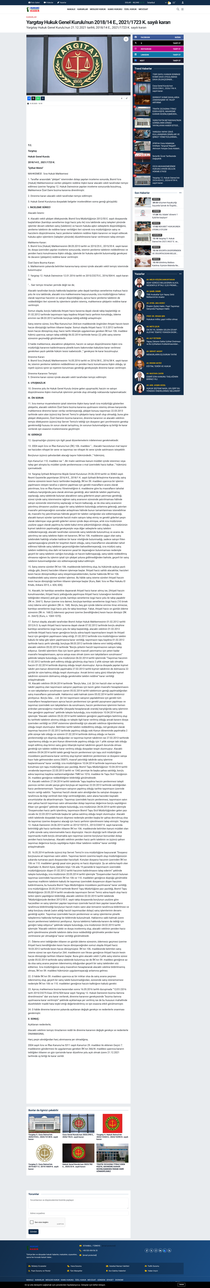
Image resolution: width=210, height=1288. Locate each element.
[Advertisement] (78, 124)
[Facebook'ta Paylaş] (29, 98)
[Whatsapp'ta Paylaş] (38, 98)
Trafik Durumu (153, 1266)
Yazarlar (63, 2)
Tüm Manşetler (76, 1271)
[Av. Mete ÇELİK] (139, 329)
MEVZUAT (143, 9)
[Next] (165, 1250)
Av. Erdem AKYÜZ (154, 363)
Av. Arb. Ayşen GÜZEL (156, 385)
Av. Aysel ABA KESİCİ (155, 303)
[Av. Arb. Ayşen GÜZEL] (139, 388)
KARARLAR (82, 9)
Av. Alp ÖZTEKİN (153, 338)
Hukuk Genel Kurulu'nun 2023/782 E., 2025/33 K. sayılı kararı (77, 1165)
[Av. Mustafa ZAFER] (139, 376)
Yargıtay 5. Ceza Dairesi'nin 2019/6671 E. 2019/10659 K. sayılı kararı (43, 1166)
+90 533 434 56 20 (90, 1250)
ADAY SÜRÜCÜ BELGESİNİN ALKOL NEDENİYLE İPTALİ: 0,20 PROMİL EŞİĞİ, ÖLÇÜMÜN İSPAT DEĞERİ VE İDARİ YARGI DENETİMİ (162, 284)
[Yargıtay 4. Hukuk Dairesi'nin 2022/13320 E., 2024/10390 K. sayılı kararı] (112, 1123)
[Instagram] (156, 1250)
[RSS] (169, 1250)
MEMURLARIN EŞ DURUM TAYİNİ (161, 354)
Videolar (49, 2)
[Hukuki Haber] (33, 9)
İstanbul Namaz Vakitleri (119, 1266)
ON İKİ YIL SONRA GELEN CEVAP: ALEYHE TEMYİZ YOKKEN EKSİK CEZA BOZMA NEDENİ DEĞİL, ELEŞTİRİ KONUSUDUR (161, 331)
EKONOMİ (119, 1280)
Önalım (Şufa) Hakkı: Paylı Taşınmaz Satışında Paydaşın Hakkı (162, 307)
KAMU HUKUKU (115, 9)
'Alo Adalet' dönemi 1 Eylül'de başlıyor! (165, 216)
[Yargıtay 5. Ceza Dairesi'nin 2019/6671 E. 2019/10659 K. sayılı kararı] (44, 1153)
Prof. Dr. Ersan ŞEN (155, 316)
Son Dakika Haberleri (117, 1271)
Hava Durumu (76, 1266)
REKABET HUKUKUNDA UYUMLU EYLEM (166, 228)
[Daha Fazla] (43, 98)
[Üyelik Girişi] (182, 2)
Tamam (181, 1284)
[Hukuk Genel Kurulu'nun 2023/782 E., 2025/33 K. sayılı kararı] (78, 1153)
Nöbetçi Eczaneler (38, 1266)
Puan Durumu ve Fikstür (40, 1271)
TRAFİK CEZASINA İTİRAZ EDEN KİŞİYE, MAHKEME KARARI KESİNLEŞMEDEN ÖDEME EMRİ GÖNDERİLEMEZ (110, 1167)
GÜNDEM (156, 211)
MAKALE (71, 9)
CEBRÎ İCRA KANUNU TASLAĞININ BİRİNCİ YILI (162, 377)
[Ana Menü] (182, 9)
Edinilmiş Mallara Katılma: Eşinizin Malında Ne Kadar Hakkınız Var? (165, 264)
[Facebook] (147, 1250)
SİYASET (110, 1280)
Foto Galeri (35, 2)
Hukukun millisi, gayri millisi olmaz (162, 319)
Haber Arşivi (153, 1271)
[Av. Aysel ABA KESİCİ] (139, 306)
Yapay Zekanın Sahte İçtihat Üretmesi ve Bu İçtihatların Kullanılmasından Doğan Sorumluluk (163, 342)
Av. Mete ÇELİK (152, 326)
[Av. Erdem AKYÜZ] (139, 364)
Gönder (33, 1231)
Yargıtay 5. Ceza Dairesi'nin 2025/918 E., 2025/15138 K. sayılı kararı (43, 1136)
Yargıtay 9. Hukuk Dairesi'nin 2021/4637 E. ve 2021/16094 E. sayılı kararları (165, 240)
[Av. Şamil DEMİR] (139, 294)
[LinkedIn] (160, 1250)
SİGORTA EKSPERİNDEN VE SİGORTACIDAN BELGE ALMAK (166, 252)
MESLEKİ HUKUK (98, 9)
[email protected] (108, 1246)
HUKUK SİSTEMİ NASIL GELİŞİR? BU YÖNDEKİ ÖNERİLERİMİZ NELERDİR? (163, 389)
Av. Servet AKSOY (154, 351)
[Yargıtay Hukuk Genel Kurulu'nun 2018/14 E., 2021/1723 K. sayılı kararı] (78, 65)
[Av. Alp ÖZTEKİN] (139, 341)
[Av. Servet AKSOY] (139, 352)
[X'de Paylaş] (33, 98)
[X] (151, 1250)
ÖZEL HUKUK (130, 9)
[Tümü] (180, 193)
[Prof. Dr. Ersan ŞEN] (139, 317)
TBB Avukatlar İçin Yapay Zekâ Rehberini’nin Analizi (160, 295)
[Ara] (178, 9)
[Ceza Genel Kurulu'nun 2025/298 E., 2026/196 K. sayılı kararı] (78, 1123)
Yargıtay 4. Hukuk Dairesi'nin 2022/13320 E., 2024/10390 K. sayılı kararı (112, 1136)
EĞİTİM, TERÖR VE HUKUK (158, 366)
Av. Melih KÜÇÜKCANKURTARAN (160, 280)
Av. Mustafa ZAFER (155, 373)
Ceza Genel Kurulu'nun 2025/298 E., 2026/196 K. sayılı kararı (78, 1135)
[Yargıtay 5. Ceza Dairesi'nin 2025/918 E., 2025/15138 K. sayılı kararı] (44, 1123)
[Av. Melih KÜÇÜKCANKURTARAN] (139, 282)
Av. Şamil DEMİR (153, 291)
